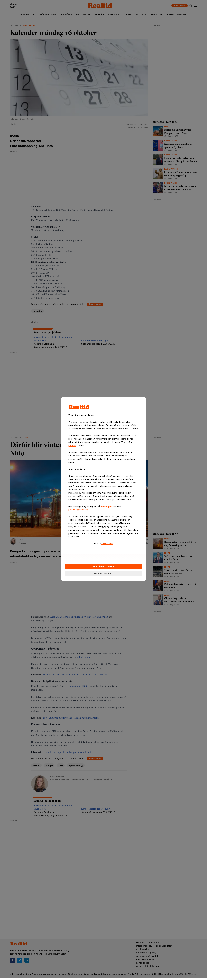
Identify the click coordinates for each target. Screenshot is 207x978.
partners (72, 445)
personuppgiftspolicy (78, 509)
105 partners (107, 543)
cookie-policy (107, 506)
